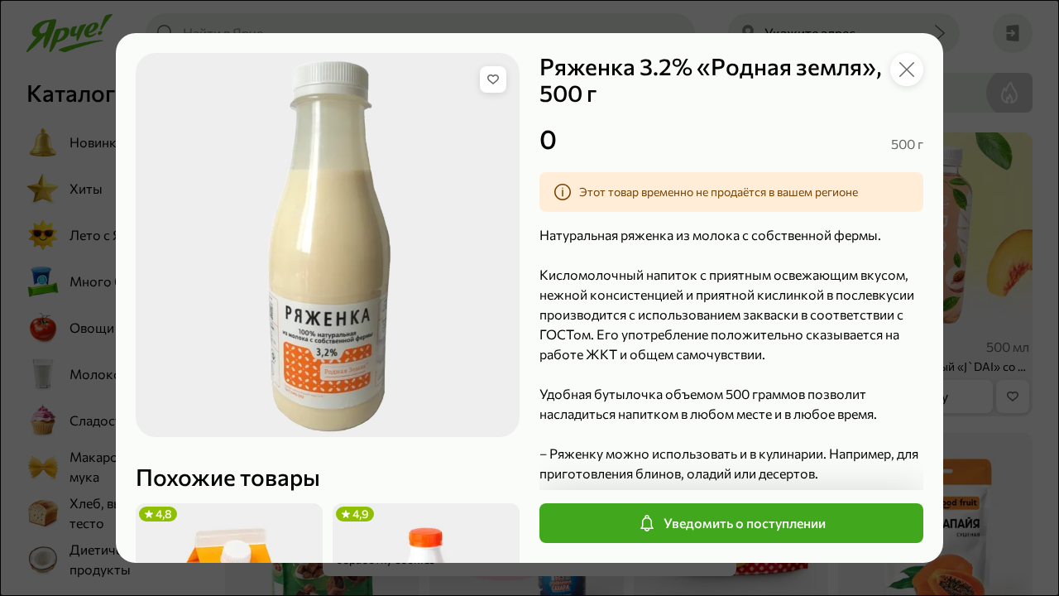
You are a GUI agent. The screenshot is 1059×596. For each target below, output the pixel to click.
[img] (493, 79)
